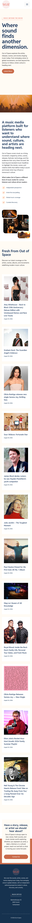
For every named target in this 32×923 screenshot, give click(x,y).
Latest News (8, 71)
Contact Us (16, 857)
